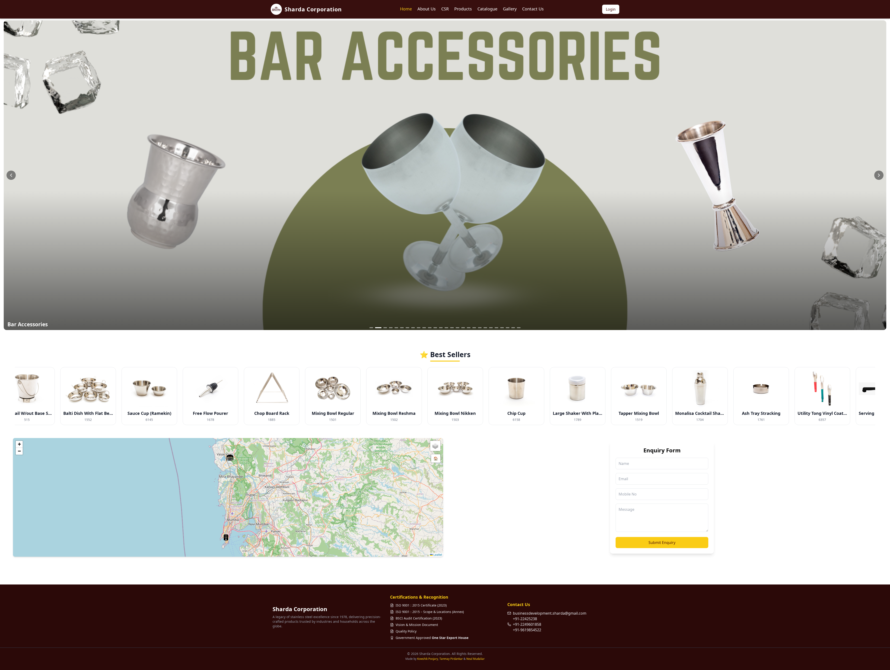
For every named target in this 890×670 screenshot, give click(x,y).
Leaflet (437, 554)
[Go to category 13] (441, 327)
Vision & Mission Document (417, 624)
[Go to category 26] (513, 327)
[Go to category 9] (418, 327)
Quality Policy (406, 631)
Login (611, 9)
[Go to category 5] (396, 327)
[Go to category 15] (452, 327)
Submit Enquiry (661, 542)
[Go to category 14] (446, 327)
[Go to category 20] (480, 327)
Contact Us (533, 9)
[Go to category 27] (519, 327)
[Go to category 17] (463, 327)
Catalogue (487, 9)
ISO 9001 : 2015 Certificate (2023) (421, 605)
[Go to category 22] (491, 327)
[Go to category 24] (502, 327)
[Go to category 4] (391, 327)
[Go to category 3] (384, 327)
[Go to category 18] (468, 327)
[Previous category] (11, 175)
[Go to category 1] (371, 327)
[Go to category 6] (402, 327)
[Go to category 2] (377, 327)
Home (406, 9)
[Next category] (879, 175)
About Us (426, 9)
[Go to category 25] (507, 327)
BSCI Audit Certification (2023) (419, 618)
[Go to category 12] (435, 327)
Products (463, 9)
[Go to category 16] (457, 327)
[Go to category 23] (496, 327)
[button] (226, 537)
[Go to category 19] (474, 327)
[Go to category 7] (407, 327)
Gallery (510, 9)
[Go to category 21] (485, 327)
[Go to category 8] (413, 327)
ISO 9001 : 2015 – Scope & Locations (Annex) (430, 612)
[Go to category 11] (430, 327)
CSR (445, 9)
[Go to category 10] (424, 327)
